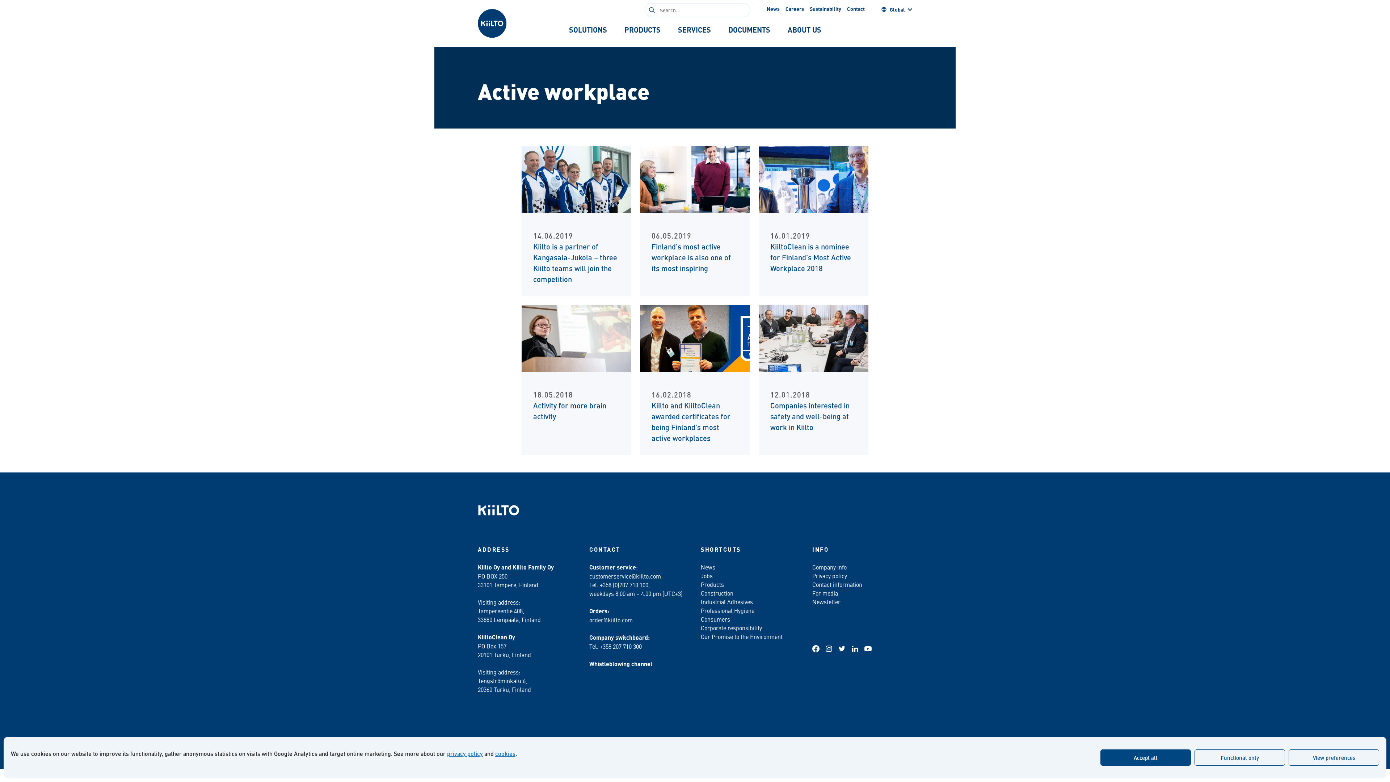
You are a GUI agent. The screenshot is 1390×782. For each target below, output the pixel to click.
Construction (717, 593)
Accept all (1146, 757)
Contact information (837, 584)
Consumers (715, 619)
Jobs (707, 576)
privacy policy (465, 753)
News (773, 8)
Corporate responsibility (731, 628)
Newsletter (826, 602)
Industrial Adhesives (727, 602)
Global (897, 9)
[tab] (588, 29)
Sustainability (825, 8)
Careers (794, 8)
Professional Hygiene (727, 610)
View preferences (1334, 757)
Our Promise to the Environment (742, 636)
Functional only (1240, 757)
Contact (856, 8)
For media (825, 593)
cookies (505, 753)
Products (712, 584)
